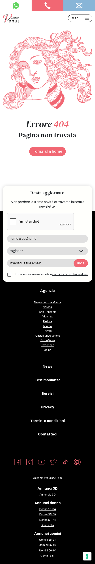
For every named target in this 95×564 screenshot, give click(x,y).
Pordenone (47, 345)
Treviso (47, 330)
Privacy (47, 407)
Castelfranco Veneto (47, 335)
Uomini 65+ (47, 555)
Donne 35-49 (47, 514)
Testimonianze (48, 380)
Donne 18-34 (47, 509)
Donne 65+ (47, 525)
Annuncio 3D (48, 494)
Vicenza (47, 316)
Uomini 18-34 (47, 539)
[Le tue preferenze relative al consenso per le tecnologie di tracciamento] (87, 556)
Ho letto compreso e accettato (51, 274)
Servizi (47, 393)
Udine (47, 350)
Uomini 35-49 (47, 545)
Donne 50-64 (47, 520)
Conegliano (47, 340)
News (47, 366)
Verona (47, 307)
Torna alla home (47, 151)
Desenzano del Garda (47, 302)
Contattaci (47, 434)
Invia (80, 263)
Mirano (47, 326)
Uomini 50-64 (47, 550)
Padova (47, 321)
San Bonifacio (47, 311)
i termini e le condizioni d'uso (70, 274)
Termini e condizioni (47, 421)
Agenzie (47, 291)
